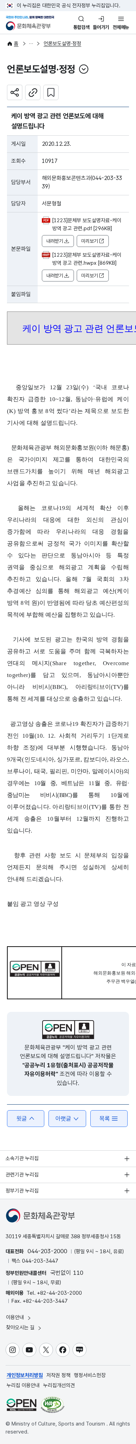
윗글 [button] (21, 1118)
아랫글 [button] (63, 1118)
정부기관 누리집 (22, 1191)
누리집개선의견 (59, 1385)
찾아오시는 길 (21, 1327)
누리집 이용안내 (23, 1385)
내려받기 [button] (54, 241)
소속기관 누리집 (22, 1158)
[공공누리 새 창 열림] (68, 1029)
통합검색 (81, 27)
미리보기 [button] (89, 241)
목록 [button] (104, 1118)
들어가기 (101, 27)
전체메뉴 (121, 27)
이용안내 (15, 1317)
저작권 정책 (58, 1375)
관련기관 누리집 (22, 1175)
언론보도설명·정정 (62, 43)
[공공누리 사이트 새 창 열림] (21, 1404)
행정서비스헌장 (90, 1375)
